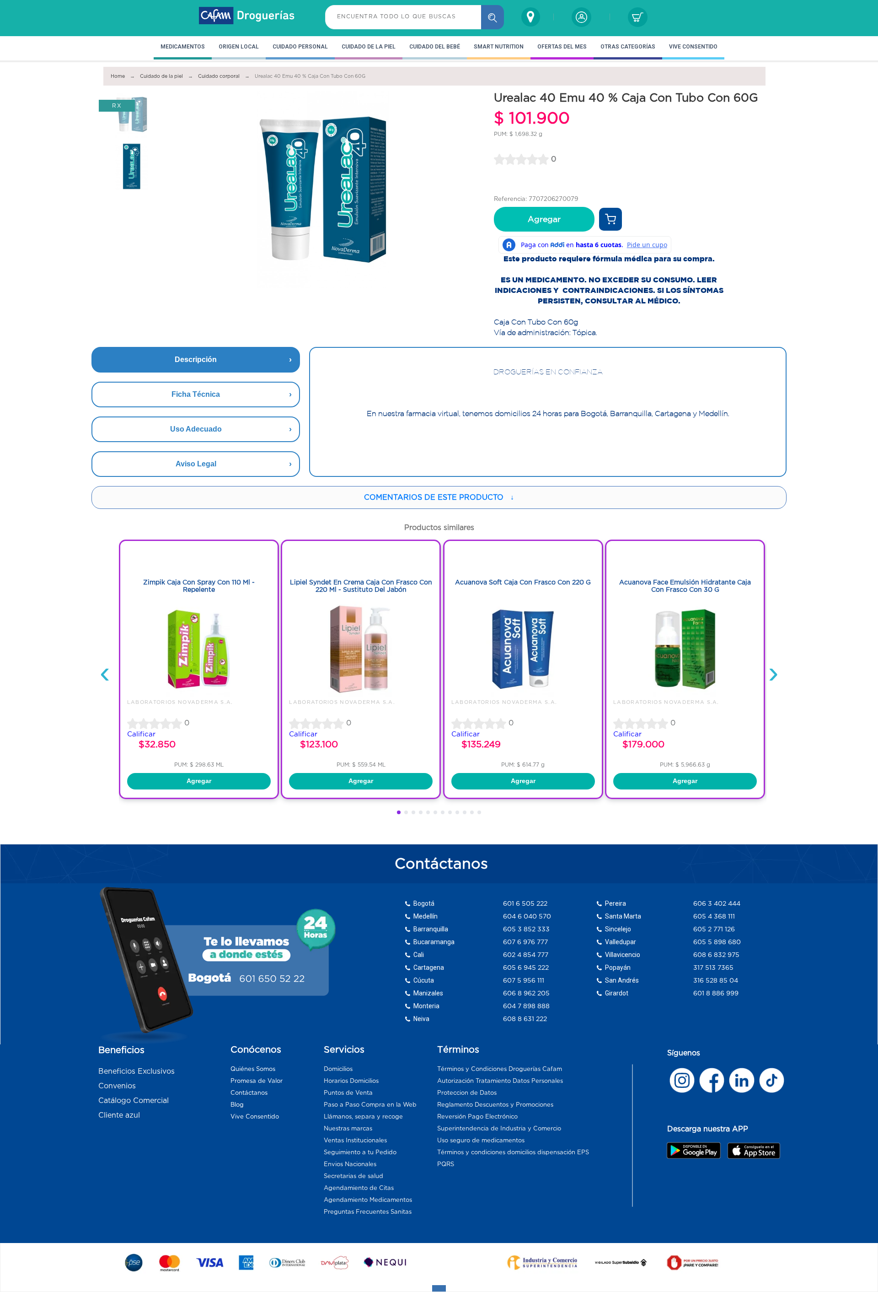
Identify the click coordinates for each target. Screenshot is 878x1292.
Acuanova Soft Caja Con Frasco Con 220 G (523, 582)
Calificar (141, 734)
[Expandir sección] (439, 1288)
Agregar (544, 219)
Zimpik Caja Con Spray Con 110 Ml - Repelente (199, 586)
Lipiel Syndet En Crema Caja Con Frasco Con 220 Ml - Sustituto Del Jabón (361, 586)
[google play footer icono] (696, 1150)
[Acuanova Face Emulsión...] (685, 694)
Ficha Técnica (195, 394)
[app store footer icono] (753, 1150)
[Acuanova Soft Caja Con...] (523, 694)
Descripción (196, 359)
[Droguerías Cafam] (247, 17)
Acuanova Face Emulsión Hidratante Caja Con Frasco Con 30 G (685, 586)
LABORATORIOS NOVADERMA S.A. (180, 702)
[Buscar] (492, 17)
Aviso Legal (196, 464)
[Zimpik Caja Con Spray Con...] (199, 694)
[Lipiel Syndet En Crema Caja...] (361, 694)
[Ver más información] (610, 219)
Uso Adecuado (196, 429)
